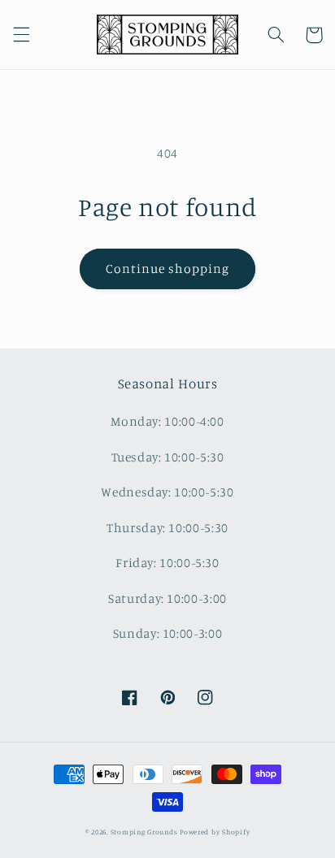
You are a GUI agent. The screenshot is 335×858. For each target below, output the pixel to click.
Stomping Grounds (144, 831)
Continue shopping (168, 268)
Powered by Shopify (215, 831)
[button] (21, 35)
